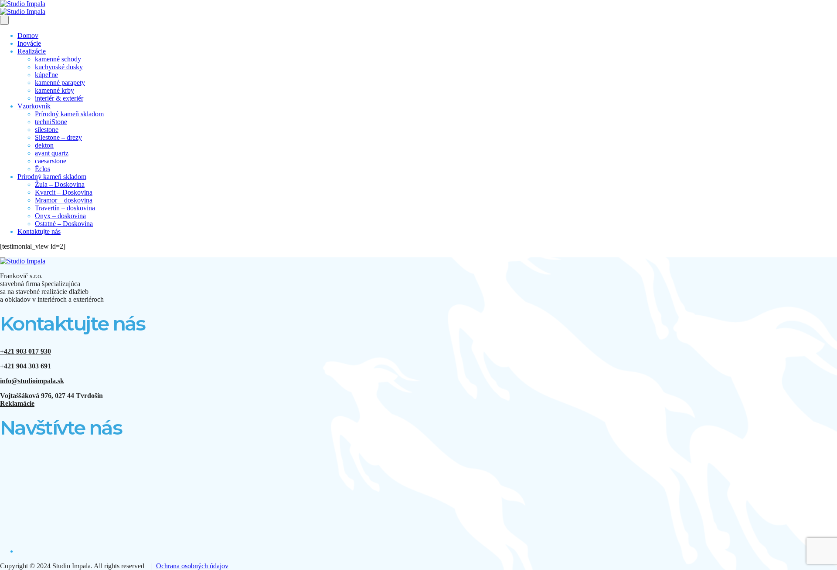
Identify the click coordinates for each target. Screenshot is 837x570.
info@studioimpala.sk (32, 380)
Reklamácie (17, 403)
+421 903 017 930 (25, 351)
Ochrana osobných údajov (192, 566)
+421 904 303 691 (25, 366)
